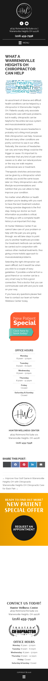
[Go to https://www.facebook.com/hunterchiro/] (21, 24)
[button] (24, 528)
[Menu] (24, 676)
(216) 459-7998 (24, 36)
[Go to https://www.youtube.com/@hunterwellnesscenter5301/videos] (27, 24)
